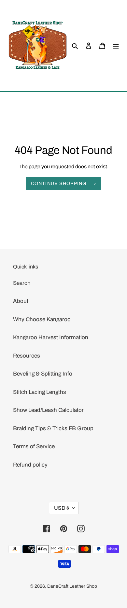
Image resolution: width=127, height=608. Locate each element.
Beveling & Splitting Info (42, 374)
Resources (26, 356)
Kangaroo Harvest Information (50, 337)
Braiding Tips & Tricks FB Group (53, 428)
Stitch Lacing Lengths (39, 392)
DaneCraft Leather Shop (72, 586)
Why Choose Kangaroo (42, 319)
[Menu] (116, 45)
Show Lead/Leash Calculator (48, 410)
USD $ (61, 508)
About (20, 301)
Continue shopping (58, 183)
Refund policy (30, 465)
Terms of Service (34, 446)
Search (22, 283)
